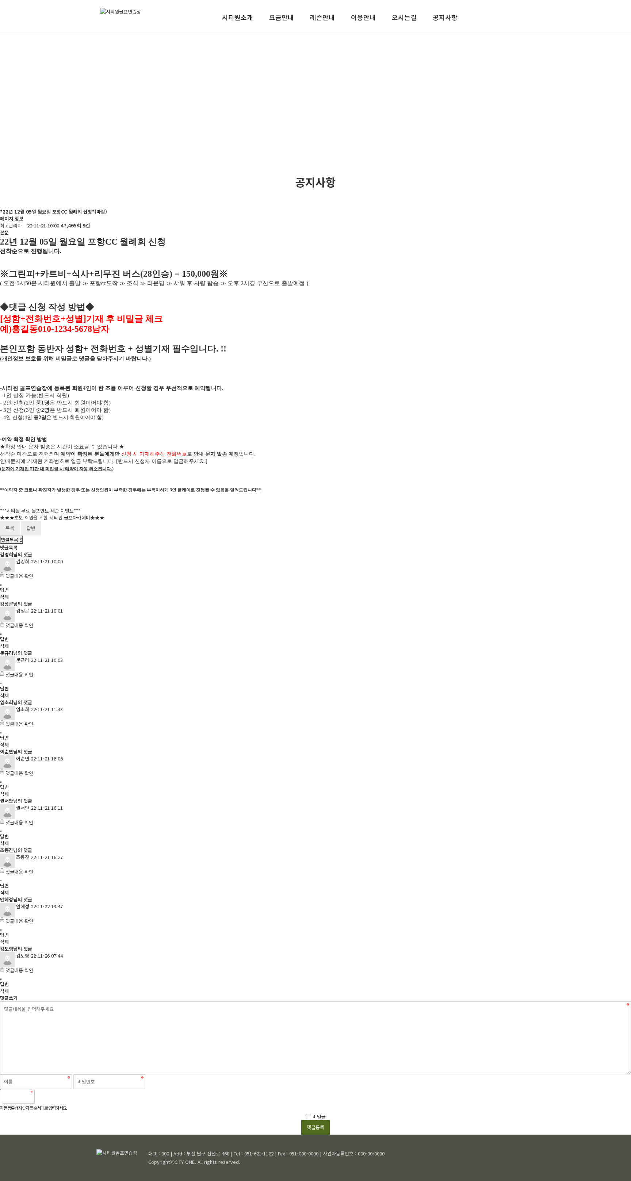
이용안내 (363, 17)
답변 (31, 528)
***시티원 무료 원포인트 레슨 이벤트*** (40, 510)
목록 (9, 528)
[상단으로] (614, 1164)
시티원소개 (237, 17)
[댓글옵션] (0, 585)
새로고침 (59, 1096)
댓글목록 (11, 539)
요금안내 (281, 17)
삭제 (4, 596)
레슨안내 (322, 17)
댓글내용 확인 (19, 575)
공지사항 (445, 17)
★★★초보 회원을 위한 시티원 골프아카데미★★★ (52, 517)
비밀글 (318, 1116)
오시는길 (404, 17)
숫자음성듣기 (43, 1096)
